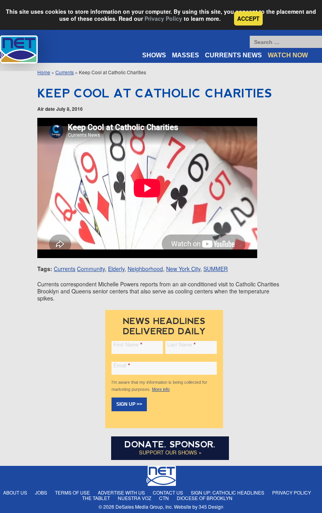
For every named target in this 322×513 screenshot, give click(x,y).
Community (91, 269)
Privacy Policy (163, 18)
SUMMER (215, 269)
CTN (164, 498)
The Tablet (96, 498)
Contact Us (168, 492)
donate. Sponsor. (170, 444)
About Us (15, 492)
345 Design (211, 506)
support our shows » (170, 452)
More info (161, 389)
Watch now (288, 55)
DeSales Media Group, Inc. (144, 506)
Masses (185, 55)
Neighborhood (145, 269)
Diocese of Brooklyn (204, 498)
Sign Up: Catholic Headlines (227, 492)
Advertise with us (121, 492)
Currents (64, 72)
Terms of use (72, 492)
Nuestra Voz (134, 498)
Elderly (116, 269)
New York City (183, 269)
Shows (154, 55)
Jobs (41, 492)
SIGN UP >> (129, 404)
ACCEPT (248, 18)
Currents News (233, 55)
